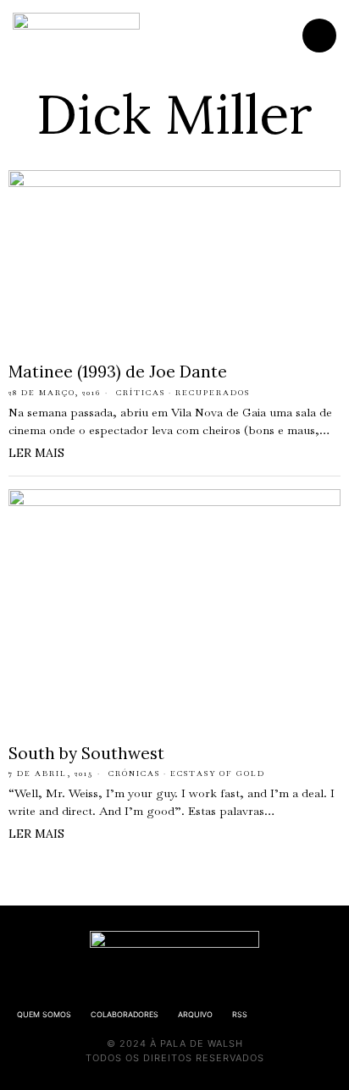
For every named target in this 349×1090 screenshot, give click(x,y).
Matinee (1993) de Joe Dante (117, 371)
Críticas (140, 393)
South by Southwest (86, 753)
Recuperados (212, 393)
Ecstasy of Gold (217, 773)
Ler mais (36, 452)
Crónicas (134, 773)
